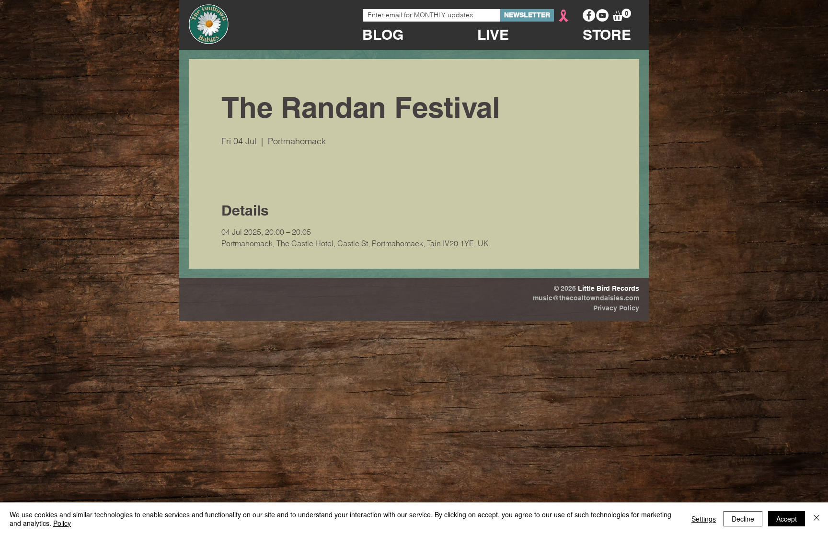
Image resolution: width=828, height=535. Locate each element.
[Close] (816, 518)
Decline (743, 519)
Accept (786, 519)
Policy (62, 523)
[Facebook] (589, 15)
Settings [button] (703, 519)
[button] (621, 15)
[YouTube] (602, 15)
